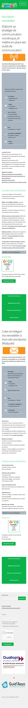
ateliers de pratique (18, 435)
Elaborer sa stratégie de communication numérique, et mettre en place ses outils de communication (14, 38)
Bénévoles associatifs (14, 303)
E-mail (4, 614)
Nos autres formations (14, 296)
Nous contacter (14, 317)
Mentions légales (6, 606)
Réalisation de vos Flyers (8, 180)
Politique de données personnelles (11, 608)
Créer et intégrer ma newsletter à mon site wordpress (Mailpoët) (14, 337)
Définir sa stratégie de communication (12, 174)
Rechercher (5, 595)
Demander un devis (9, 281)
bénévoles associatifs (9, 623)
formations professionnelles (10, 626)
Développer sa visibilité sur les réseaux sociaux (14, 182)
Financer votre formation (14, 310)
